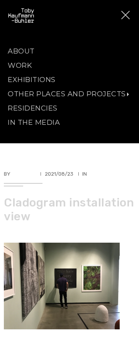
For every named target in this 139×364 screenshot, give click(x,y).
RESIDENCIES (33, 108)
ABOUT (21, 51)
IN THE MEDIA (34, 122)
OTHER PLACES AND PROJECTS (67, 94)
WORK (20, 65)
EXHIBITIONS (32, 79)
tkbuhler (24, 174)
